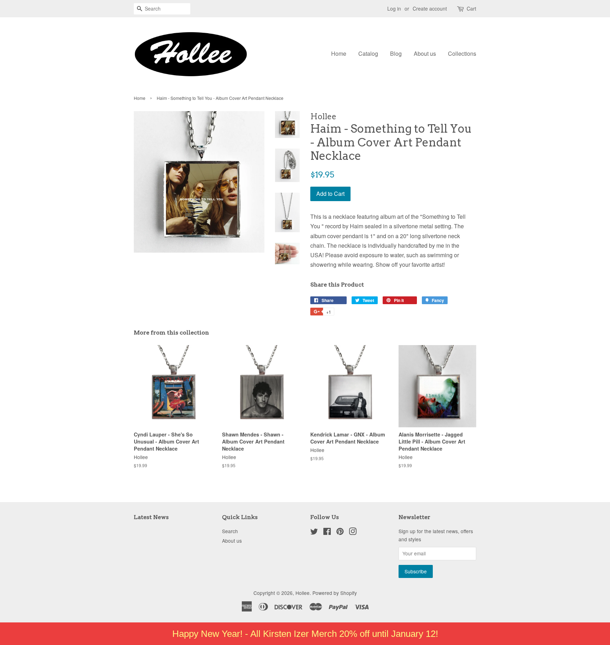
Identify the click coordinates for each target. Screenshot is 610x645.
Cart (471, 8)
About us (425, 53)
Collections (462, 53)
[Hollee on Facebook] (327, 532)
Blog (396, 53)
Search (230, 531)
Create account (430, 8)
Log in (394, 8)
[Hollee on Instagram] (353, 532)
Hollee (302, 592)
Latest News (151, 517)
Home (338, 53)
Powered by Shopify (334, 592)
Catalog (368, 53)
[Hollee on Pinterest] (340, 532)
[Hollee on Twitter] (314, 532)
